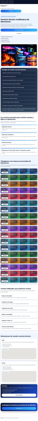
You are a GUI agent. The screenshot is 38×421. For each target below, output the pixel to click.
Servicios (2, 8)
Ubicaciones (12, 8)
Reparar (4, 6)
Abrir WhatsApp (19, 395)
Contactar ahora (19, 408)
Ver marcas (19, 33)
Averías (8, 8)
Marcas (5, 8)
